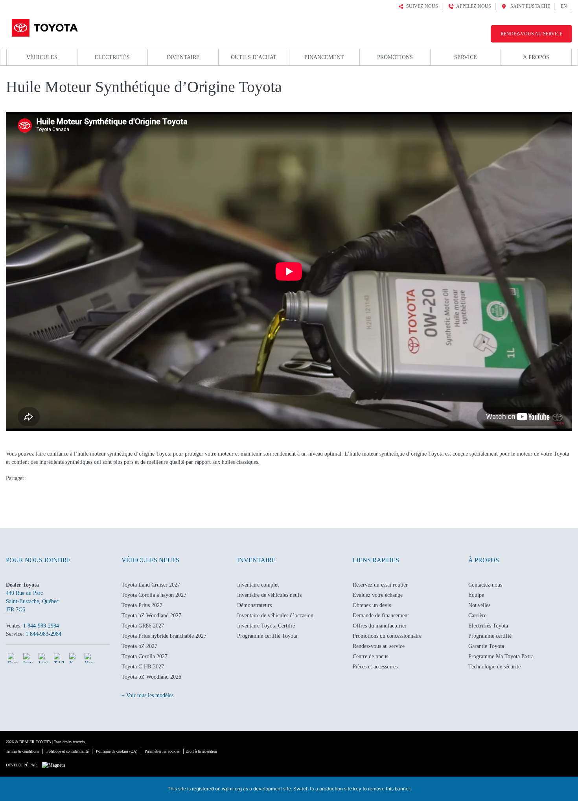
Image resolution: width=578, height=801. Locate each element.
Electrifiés (112, 57)
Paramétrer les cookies (162, 751)
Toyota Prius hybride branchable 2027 (163, 636)
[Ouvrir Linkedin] (43, 658)
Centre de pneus (370, 656)
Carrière (477, 615)
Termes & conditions (22, 751)
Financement (324, 57)
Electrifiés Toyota (488, 626)
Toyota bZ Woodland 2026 (151, 677)
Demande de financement (381, 615)
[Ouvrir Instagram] (28, 658)
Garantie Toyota (486, 646)
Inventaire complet (258, 585)
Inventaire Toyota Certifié (266, 626)
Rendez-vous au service (531, 34)
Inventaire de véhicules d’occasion (275, 615)
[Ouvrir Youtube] (89, 658)
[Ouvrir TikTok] (59, 658)
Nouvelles (479, 605)
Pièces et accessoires (375, 667)
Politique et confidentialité (67, 751)
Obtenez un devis (372, 605)
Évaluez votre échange (378, 595)
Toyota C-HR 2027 (142, 667)
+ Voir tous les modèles (147, 695)
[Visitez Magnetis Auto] (56, 765)
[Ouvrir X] (74, 658)
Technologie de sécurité (494, 667)
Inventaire (183, 57)
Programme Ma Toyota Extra (501, 656)
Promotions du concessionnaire (387, 636)
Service (465, 57)
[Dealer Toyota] (44, 26)
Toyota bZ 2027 (139, 646)
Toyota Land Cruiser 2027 (150, 585)
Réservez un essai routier (380, 585)
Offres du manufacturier (380, 626)
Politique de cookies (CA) (116, 751)
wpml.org (232, 789)
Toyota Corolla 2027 (144, 656)
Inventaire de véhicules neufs (269, 595)
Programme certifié (490, 636)
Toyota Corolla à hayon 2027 (153, 595)
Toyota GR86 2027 (142, 626)
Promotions (395, 57)
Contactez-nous (485, 585)
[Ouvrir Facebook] (13, 658)
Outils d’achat (253, 57)
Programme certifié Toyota (267, 636)
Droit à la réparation (201, 751)
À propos (536, 57)
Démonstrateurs (254, 605)
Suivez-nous (421, 6)
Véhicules (41, 57)
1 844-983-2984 (41, 626)
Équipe (476, 595)
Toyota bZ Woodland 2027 (151, 615)
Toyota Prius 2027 (141, 605)
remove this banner (389, 789)
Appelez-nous (472, 6)
